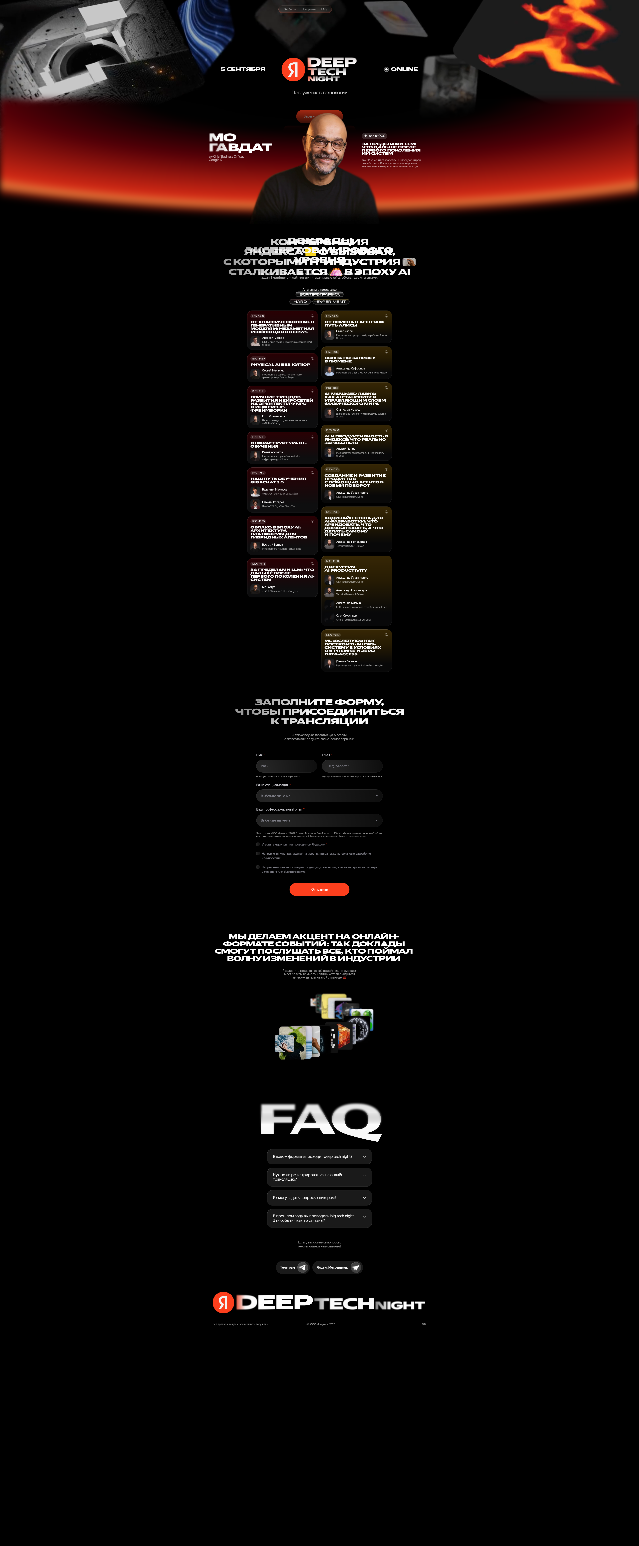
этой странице (331, 977)
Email (327, 755)
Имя (260, 755)
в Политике (351, 836)
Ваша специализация (273, 785)
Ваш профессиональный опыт (280, 809)
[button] (320, 1156)
